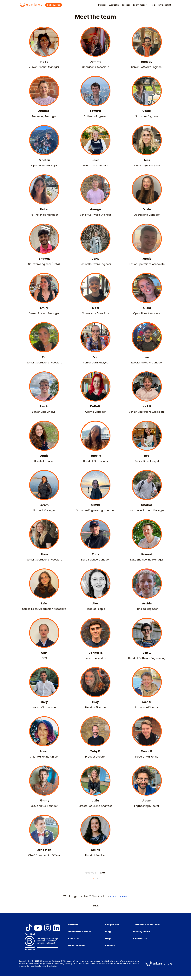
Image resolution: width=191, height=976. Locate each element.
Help (153, 4)
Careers (126, 4)
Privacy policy (141, 931)
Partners (73, 924)
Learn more (139, 4)
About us (114, 4)
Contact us (140, 938)
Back (96, 905)
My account (164, 4)
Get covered (53, 4)
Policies (102, 4)
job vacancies (118, 896)
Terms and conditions (146, 924)
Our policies (112, 924)
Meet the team (76, 945)
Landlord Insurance (79, 931)
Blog (108, 931)
